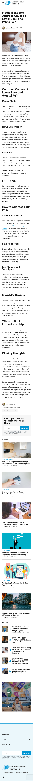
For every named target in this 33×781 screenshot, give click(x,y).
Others (4, 739)
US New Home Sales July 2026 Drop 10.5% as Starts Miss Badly (21, 671)
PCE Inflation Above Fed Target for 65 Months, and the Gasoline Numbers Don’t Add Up (20, 629)
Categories (5, 734)
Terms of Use (17, 433)
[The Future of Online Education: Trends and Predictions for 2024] (16, 510)
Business (8, 550)
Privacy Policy (7, 433)
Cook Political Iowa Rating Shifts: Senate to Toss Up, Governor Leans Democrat (21, 650)
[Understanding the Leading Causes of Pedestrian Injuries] (16, 601)
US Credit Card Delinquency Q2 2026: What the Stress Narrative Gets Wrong (20, 660)
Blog (4, 459)
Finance (7, 489)
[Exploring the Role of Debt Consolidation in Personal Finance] (16, 480)
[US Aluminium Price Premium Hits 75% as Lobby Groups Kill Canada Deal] (5, 639)
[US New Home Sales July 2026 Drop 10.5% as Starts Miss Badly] (5, 671)
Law (6, 611)
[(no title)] (16, 689)
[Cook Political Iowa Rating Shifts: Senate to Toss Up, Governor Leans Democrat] (5, 650)
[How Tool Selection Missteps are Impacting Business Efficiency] (16, 541)
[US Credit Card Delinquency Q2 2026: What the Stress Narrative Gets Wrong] (5, 660)
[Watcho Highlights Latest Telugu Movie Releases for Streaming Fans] (16, 450)
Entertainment (9, 459)
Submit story (6, 744)
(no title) (7, 692)
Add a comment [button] (11, 411)
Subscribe (24, 428)
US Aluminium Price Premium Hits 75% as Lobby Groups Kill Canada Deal (21, 639)
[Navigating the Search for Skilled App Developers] (16, 571)
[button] (3, 3)
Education (8, 520)
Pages (4, 729)
